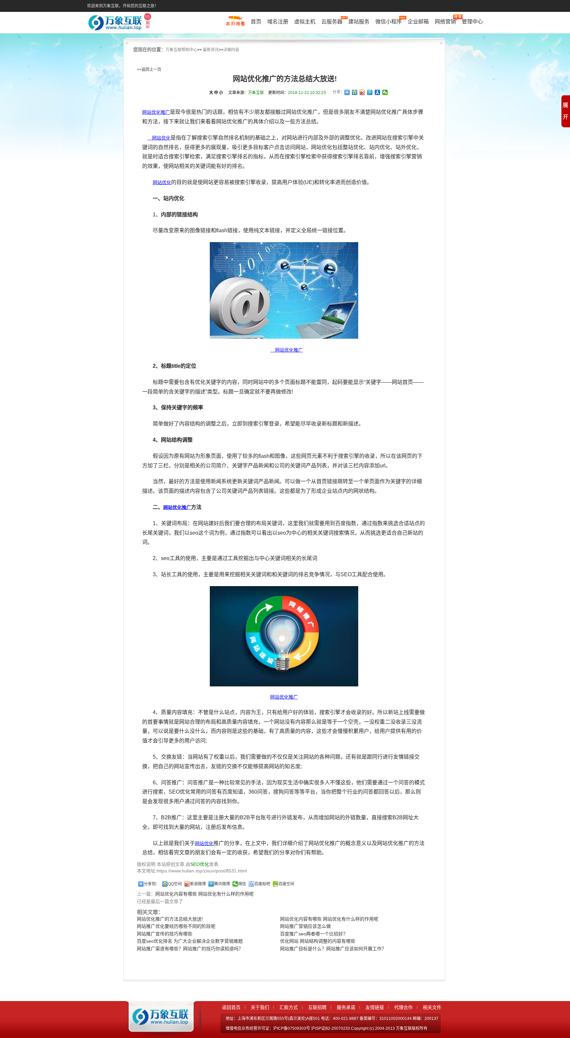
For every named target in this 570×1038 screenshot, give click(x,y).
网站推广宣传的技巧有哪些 (164, 933)
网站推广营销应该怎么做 (305, 926)
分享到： (152, 884)
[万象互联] (159, 1029)
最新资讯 (211, 49)
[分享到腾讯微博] (370, 92)
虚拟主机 (304, 21)
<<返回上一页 (149, 69)
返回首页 (231, 1007)
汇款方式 (288, 1007)
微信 (242, 884)
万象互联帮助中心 (181, 49)
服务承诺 (346, 1007)
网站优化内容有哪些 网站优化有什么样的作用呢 (204, 893)
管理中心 (472, 21)
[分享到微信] (385, 92)
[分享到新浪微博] (362, 92)
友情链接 (374, 1007)
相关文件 (432, 1007)
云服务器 (331, 21)
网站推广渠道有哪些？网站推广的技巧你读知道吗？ (190, 948)
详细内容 (231, 49)
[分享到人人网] (377, 92)
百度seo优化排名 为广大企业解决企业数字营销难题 (190, 941)
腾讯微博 (222, 884)
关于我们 (260, 1007)
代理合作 (403, 1007)
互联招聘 (317, 1007)
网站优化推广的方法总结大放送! (170, 919)
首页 (256, 21)
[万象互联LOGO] (120, 23)
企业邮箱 (418, 21)
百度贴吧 (262, 884)
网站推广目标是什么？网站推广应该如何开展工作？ (333, 948)
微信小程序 (388, 21)
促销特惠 (235, 24)
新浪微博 (198, 884)
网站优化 (159, 138)
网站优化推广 (156, 112)
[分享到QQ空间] (355, 92)
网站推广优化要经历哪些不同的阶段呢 (176, 926)
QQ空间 (175, 884)
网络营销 (445, 21)
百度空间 (286, 884)
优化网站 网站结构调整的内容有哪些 (317, 941)
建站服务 (358, 21)
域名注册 (277, 21)
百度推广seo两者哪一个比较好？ (314, 933)
